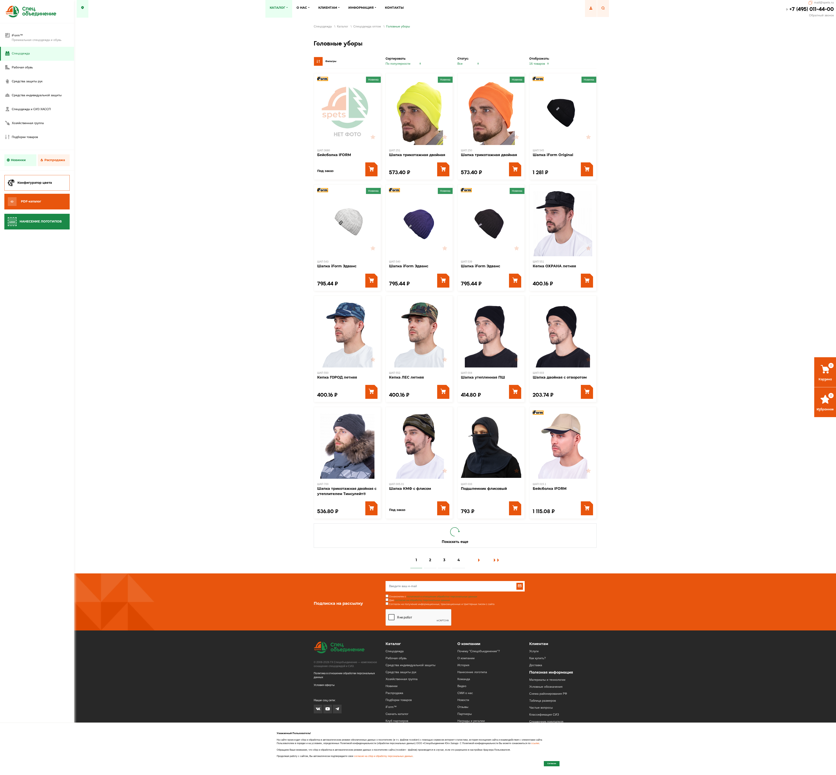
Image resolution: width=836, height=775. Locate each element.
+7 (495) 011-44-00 (811, 9)
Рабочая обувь (396, 658)
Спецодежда (395, 651)
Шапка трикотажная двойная (417, 155)
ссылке (535, 743)
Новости (463, 700)
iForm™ (391, 707)
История (463, 665)
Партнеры (464, 714)
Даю (419, 600)
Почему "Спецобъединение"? (478, 651)
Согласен (551, 763)
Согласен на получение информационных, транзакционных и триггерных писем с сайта (441, 604)
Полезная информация (551, 672)
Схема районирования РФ (548, 693)
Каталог (393, 644)
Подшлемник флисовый (484, 489)
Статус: (463, 59)
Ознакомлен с (433, 596)
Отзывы (462, 707)
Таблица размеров (542, 700)
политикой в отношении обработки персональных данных (442, 596)
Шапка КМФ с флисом (410, 489)
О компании (468, 644)
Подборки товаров (399, 700)
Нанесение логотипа (472, 672)
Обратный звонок (821, 15)
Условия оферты (324, 685)
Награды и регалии (471, 721)
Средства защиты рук (401, 672)
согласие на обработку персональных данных (422, 600)
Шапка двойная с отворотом (560, 377)
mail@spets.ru (824, 2)
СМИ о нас (465, 693)
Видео (461, 686)
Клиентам (538, 644)
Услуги (534, 651)
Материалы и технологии (547, 679)
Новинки (18, 160)
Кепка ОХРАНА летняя (554, 266)
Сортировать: (396, 59)
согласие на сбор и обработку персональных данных (383, 756)
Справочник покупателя (546, 721)
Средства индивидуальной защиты (410, 665)
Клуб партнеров (397, 721)
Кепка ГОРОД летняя (337, 377)
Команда (463, 679)
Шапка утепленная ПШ (483, 377)
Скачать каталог (397, 714)
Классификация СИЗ (544, 714)
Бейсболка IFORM (334, 155)
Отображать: (539, 59)
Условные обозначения (546, 686)
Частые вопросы (541, 707)
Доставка (535, 665)
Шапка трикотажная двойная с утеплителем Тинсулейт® (346, 491)
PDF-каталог (31, 201)
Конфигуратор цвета (34, 183)
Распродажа (54, 160)
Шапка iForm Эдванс (336, 266)
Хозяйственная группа (402, 679)
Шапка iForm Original (553, 155)
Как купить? (537, 658)
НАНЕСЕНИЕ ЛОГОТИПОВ (41, 221)
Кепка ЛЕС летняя (406, 377)
